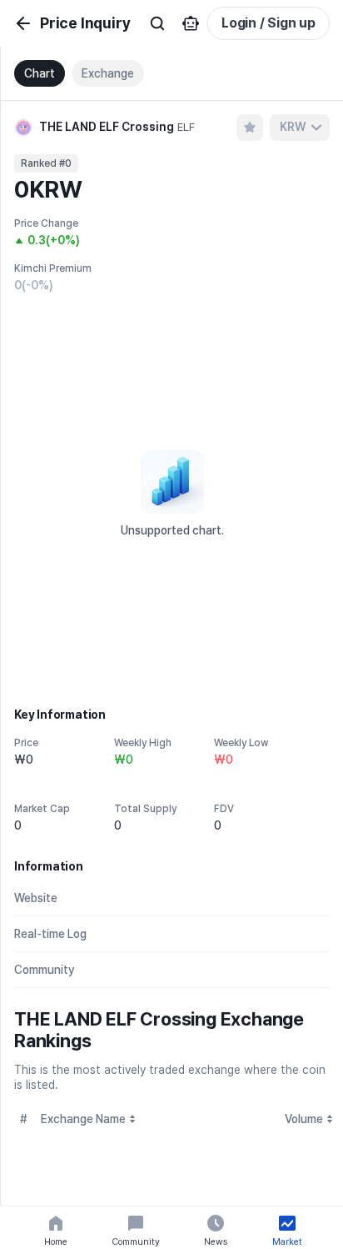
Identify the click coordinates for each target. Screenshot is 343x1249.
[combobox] (300, 127)
